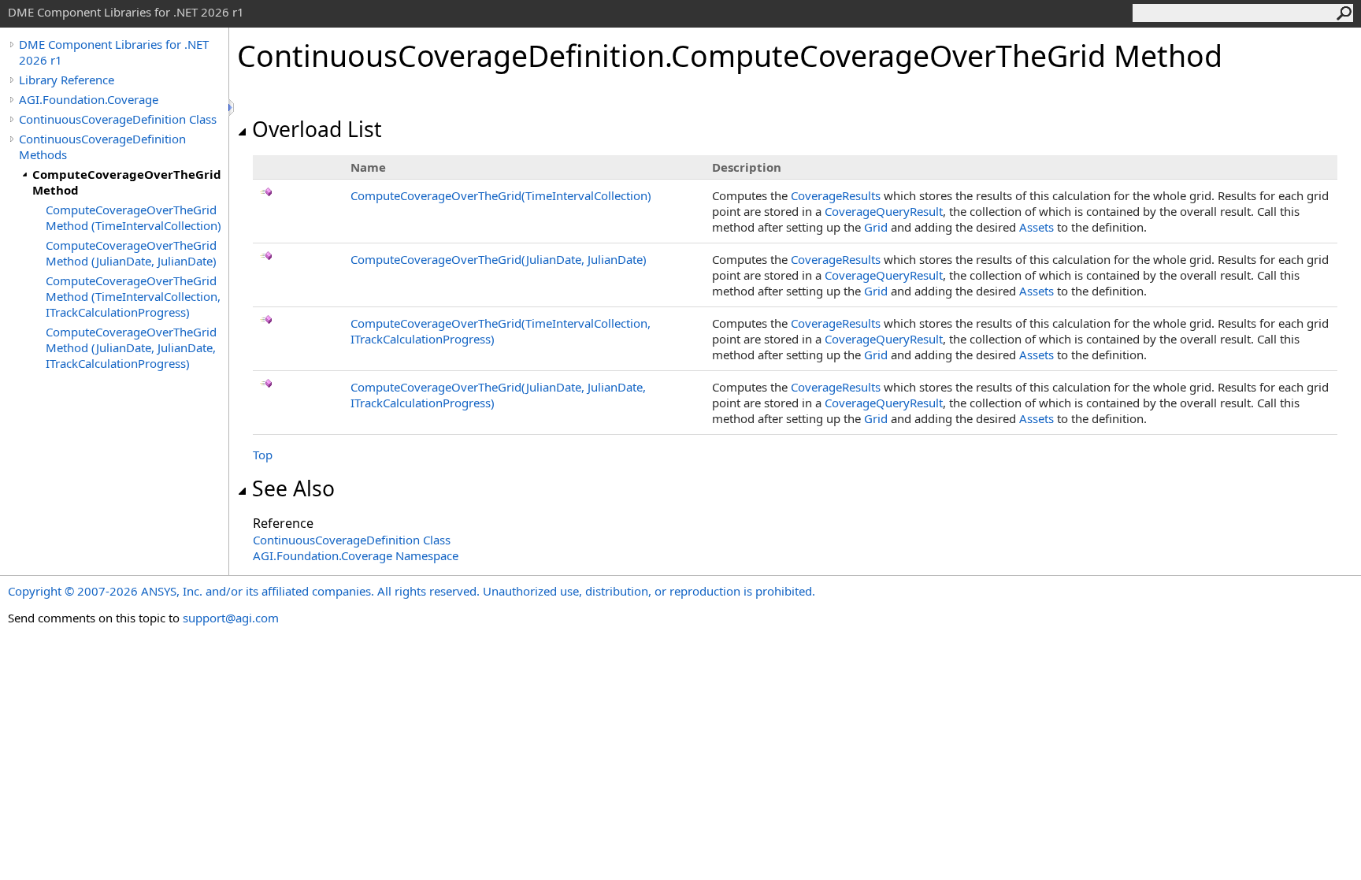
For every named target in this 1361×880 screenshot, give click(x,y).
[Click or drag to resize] (232, 107)
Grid (876, 227)
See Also (293, 488)
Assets (1036, 227)
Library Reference (66, 79)
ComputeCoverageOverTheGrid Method (126, 182)
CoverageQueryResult (884, 211)
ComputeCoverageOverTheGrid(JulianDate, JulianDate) (498, 259)
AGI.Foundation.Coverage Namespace (355, 555)
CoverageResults (836, 195)
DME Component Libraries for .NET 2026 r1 (114, 52)
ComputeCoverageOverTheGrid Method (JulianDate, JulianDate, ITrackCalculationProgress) (131, 347)
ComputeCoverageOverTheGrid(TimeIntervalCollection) (500, 195)
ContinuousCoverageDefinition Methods (102, 146)
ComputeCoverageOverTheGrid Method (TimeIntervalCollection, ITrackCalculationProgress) (133, 296)
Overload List (317, 129)
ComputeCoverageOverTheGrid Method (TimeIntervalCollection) (133, 217)
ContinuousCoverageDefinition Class (118, 119)
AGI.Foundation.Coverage (88, 99)
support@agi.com (231, 618)
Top (263, 454)
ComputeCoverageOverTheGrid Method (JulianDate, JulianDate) (131, 253)
